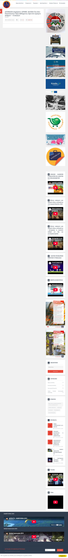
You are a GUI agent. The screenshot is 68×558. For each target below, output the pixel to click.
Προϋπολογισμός (51, 412)
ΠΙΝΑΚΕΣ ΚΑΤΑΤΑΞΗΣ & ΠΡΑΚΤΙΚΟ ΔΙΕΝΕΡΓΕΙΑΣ (58, 433)
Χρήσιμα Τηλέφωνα (53, 3)
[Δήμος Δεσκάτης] (6, 4)
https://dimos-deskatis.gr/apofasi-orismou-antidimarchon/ (54, 404)
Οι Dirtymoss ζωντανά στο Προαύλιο (58, 460)
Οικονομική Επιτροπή (52, 388)
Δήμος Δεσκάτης (51, 382)
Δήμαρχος (59, 407)
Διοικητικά (50, 410)
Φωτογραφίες (62, 3)
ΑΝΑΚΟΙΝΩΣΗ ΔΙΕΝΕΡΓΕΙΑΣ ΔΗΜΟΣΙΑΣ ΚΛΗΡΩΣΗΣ (56, 442)
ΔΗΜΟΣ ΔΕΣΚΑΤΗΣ (52, 407)
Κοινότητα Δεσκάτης (52, 385)
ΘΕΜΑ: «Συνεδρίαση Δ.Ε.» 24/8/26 (58, 425)
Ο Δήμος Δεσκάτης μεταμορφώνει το (58, 451)
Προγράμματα (57, 410)
